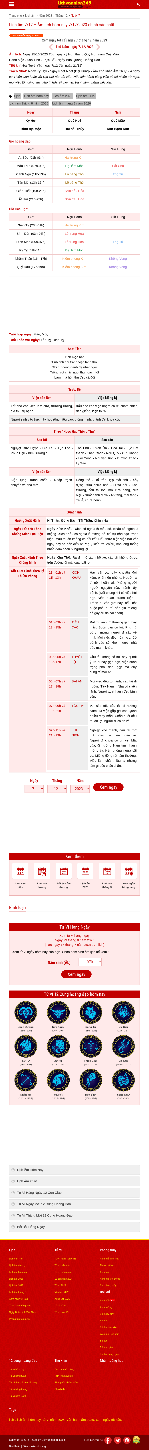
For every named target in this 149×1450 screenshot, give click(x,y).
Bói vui (105, 1292)
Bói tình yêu (106, 1347)
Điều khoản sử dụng (34, 1446)
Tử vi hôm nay (17, 1369)
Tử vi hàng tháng (18, 1389)
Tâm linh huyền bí (64, 1375)
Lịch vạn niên (16, 1258)
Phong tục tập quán (19, 1319)
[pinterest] (127, 1443)
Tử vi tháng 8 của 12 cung (23, 1382)
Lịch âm (30, 15)
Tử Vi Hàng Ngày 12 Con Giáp (39, 1192)
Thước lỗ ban (107, 1265)
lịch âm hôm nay (29, 1420)
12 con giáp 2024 (64, 1278)
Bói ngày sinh (107, 1314)
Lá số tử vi (60, 1305)
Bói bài (103, 1320)
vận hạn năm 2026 (80, 1420)
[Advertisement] (74, 306)
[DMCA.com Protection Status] (136, 1443)
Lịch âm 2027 (86, 96)
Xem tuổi (104, 1272)
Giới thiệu (14, 1446)
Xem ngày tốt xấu (18, 1299)
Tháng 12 (61, 15)
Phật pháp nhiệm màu (66, 1382)
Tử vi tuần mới (62, 1265)
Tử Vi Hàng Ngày (74, 927)
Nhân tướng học (111, 1360)
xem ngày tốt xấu (108, 1420)
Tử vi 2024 (60, 1285)
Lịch (17, 96)
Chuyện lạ (60, 1389)
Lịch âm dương (17, 1265)
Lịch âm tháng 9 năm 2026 (71, 103)
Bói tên (103, 1340)
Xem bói (104, 1300)
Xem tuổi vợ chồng (110, 1278)
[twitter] (118, 1443)
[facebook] (108, 1443)
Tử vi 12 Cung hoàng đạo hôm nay (74, 994)
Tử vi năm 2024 (17, 1396)
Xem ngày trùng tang (20, 1305)
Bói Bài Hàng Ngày (31, 1227)
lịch (12, 1420)
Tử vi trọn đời (62, 1312)
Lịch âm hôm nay (36, 96)
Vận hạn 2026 (62, 1292)
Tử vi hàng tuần (17, 1375)
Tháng (57, 780)
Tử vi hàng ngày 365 (65, 1258)
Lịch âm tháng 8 (17, 1292)
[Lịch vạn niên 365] (74, 7)
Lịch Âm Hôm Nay (30, 1170)
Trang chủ (15, 15)
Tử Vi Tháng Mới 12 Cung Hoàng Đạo (45, 1215)
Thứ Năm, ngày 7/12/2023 (75, 47)
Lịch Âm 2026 (27, 1181)
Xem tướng (106, 1307)
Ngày (34, 780)
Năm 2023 (45, 15)
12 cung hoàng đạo (23, 1360)
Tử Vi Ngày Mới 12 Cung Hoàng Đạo (44, 1204)
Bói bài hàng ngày (109, 1354)
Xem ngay (108, 787)
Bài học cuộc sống (64, 1369)
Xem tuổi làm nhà (109, 1258)
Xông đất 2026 (62, 1299)
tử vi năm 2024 (54, 1420)
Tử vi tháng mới (63, 1272)
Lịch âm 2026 (62, 96)
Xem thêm (74, 856)
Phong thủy (108, 1250)
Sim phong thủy (108, 1285)
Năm (80, 780)
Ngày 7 (75, 15)
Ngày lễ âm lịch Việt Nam (22, 1312)
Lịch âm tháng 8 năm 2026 (29, 103)
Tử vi (58, 1250)
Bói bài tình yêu (108, 1327)
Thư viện (61, 1360)
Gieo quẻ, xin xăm (109, 1334)
